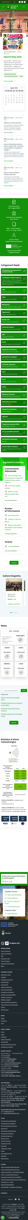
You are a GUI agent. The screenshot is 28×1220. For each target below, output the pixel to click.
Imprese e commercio (6, 997)
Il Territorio (3, 1037)
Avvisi (2, 1023)
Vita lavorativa (4, 1010)
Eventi (2, 1032)
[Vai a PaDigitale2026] (10, 943)
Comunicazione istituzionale (11, 76)
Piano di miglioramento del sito (9, 1126)
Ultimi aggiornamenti (6, 1153)
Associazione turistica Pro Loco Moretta (11, 1177)
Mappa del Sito (5, 1158)
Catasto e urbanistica (6, 987)
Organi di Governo (5, 951)
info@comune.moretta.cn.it (11, 1065)
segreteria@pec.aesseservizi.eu (11, 1113)
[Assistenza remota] (15, 1210)
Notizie (3, 1018)
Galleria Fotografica (6, 1039)
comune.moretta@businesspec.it (12, 1063)
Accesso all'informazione (10, 73)
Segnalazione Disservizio (7, 1133)
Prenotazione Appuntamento (8, 1131)
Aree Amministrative (6, 954)
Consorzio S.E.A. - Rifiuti (7, 1182)
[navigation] (3, 7)
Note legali (4, 1146)
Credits (3, 1151)
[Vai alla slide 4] (15, 612)
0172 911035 (6, 1055)
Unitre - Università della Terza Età (9, 1175)
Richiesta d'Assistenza (6, 1136)
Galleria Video (4, 1042)
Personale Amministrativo (7, 964)
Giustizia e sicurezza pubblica (8, 995)
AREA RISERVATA (14, 1218)
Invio (24, 690)
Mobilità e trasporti (6, 1000)
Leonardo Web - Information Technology (11, 1187)
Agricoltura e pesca (6, 975)
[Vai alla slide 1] (10, 612)
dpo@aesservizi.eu (9, 1111)
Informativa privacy (6, 1143)
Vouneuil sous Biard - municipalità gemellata (12, 1172)
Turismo (3, 1007)
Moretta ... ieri (12, 599)
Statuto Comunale (5, 1141)
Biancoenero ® (15, 1214)
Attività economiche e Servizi (8, 1044)
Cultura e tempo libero (6, 990)
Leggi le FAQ (4, 1128)
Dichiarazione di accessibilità (8, 1123)
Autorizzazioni (4, 985)
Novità (21, 76)
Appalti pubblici (5, 982)
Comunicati (4, 1021)
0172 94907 (6, 1057)
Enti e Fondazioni (5, 961)
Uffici (2, 956)
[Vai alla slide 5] (17, 612)
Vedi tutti (14, 563)
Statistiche (4, 1156)
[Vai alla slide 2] (12, 612)
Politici (2, 966)
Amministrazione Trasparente (8, 1121)
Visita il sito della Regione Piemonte (10, 1167)
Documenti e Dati (5, 959)
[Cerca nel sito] (24, 7)
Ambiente (3, 977)
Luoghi (2, 1034)
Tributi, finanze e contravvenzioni (9, 1005)
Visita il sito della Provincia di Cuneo (10, 1170)
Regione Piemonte (5, 2)
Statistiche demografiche (7, 1185)
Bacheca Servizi (5, 1138)
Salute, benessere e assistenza (9, 1002)
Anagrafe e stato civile (7, 980)
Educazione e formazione (7, 992)
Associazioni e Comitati (7, 1047)
